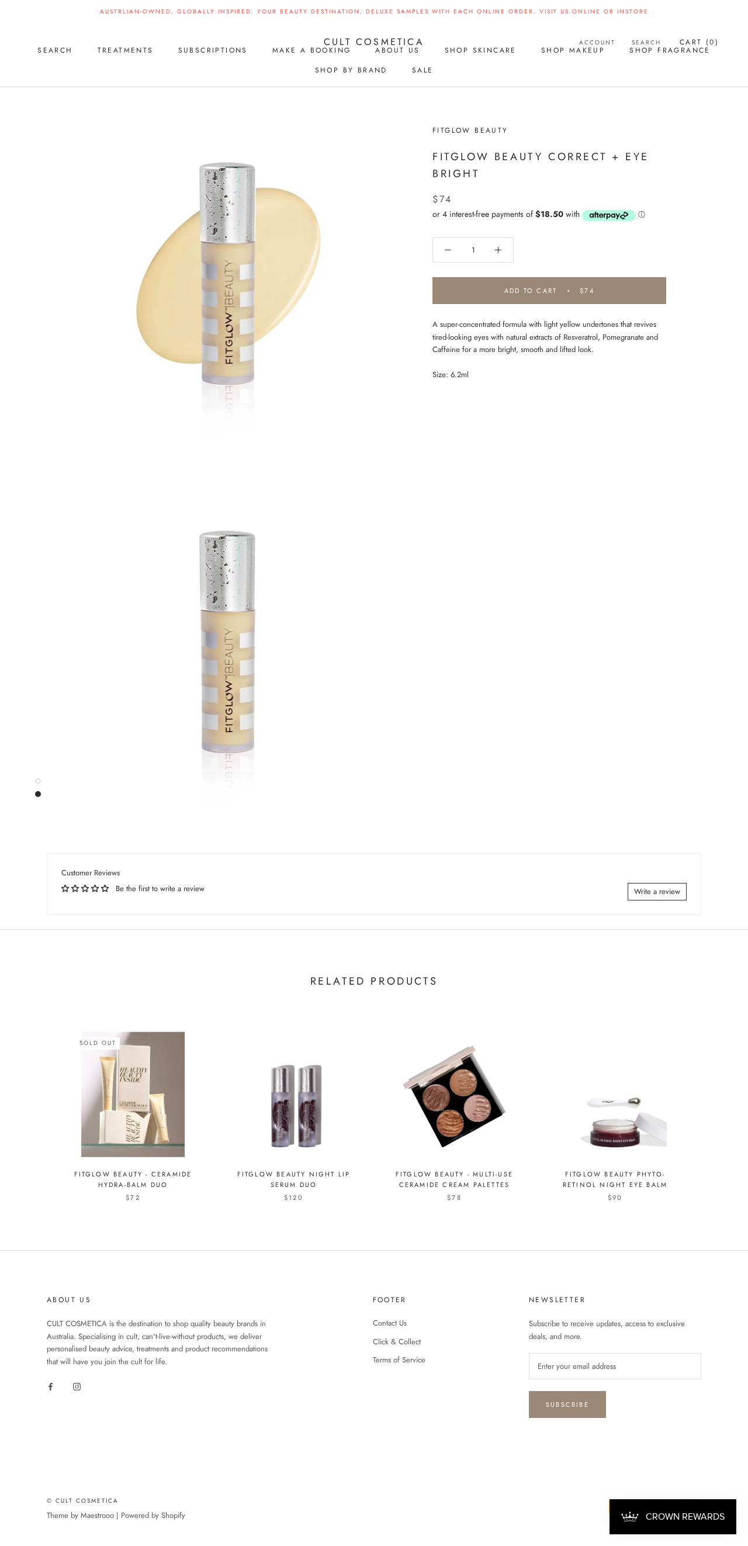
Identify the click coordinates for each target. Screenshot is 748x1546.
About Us (397, 50)
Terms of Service (399, 1359)
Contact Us (390, 1322)
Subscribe (567, 1404)
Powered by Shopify (153, 1515)
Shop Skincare (481, 50)
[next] (711, 1104)
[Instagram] (77, 1385)
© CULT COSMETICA (83, 1500)
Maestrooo (97, 1515)
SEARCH (54, 50)
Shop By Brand (351, 70)
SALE (423, 70)
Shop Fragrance (670, 50)
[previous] (36, 1104)
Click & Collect (397, 1341)
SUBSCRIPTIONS (213, 50)
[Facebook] (50, 1385)
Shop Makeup (573, 50)
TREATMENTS (126, 50)
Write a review (657, 891)
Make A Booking (311, 50)
